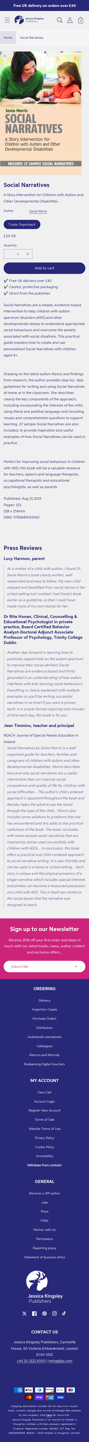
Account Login (44, 1101)
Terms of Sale (44, 1119)
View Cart (45, 1092)
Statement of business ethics (44, 1257)
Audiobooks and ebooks (45, 1037)
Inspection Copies (44, 1009)
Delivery (44, 1000)
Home (8, 37)
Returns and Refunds (44, 1055)
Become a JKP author (44, 1193)
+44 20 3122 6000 (31, 1361)
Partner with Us (45, 1230)
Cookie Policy (44, 1147)
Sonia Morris (38, 211)
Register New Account (45, 1110)
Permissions (44, 1239)
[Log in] (70, 20)
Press (44, 1211)
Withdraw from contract (44, 1165)
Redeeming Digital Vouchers (44, 1064)
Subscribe (20, 966)
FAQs (44, 1220)
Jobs (44, 1202)
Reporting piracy (44, 1248)
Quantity (10, 245)
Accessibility (44, 1156)
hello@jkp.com (60, 1361)
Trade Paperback (22, 224)
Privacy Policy (44, 1138)
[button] (7, 20)
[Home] (29, 20)
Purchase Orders (44, 1018)
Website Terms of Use (44, 1129)
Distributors (44, 1028)
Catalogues (44, 1046)
